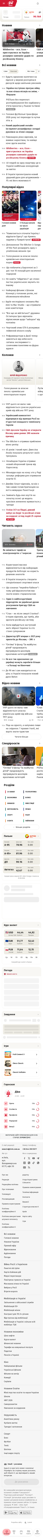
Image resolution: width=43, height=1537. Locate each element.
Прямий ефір (10, 1246)
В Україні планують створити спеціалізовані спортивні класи (22, 581)
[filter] (39, 71)
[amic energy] (30, 836)
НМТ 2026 (8, 1400)
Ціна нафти (9, 1336)
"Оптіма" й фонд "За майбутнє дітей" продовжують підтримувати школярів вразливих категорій (21, 649)
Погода (7, 1257)
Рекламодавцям (8, 1199)
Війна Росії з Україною (15, 1264)
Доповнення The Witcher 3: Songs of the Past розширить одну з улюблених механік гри (23, 247)
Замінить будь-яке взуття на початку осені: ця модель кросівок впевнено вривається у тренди (23, 500)
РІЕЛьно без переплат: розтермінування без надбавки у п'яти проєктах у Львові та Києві (23, 104)
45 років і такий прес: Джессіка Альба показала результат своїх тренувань (23, 452)
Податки (8, 1351)
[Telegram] (38, 1158)
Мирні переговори (12, 1276)
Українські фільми (12, 1370)
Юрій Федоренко (18, 375)
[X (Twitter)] (29, 1158)
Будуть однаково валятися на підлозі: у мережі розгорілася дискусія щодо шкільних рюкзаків (23, 80)
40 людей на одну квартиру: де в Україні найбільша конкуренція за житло (23, 166)
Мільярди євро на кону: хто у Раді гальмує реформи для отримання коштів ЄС (23, 475)
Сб (21, 957)
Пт (17, 957)
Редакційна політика (10, 1184)
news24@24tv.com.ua (11, 1149)
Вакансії (25, 1202)
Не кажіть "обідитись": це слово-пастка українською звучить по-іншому (23, 282)
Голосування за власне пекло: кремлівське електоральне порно (22, 259)
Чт (11, 957)
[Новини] (39, 25)
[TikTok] (34, 1163)
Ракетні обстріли (11, 1268)
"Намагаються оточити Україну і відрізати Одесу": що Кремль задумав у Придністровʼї (23, 236)
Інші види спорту (12, 1453)
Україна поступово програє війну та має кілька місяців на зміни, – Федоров (23, 91)
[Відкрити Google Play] (11, 1513)
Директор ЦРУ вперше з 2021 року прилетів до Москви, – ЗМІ (23, 638)
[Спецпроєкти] (39, 743)
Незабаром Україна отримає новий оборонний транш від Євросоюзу (21, 464)
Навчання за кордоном (14, 1408)
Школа (7, 1396)
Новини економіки (13, 1331)
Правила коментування (31, 1187)
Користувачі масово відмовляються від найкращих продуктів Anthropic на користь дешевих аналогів (22, 569)
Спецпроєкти (10, 743)
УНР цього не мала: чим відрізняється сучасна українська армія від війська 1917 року (23, 407)
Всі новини (9, 65)
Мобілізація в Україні (14, 1298)
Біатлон (7, 1449)
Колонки (7, 355)
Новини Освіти (11, 1388)
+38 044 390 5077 (29, 1149)
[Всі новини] (39, 65)
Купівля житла (10, 1423)
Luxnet (29, 1522)
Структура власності (30, 1207)
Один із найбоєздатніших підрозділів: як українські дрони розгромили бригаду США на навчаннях (22, 604)
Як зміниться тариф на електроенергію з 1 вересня (17, 552)
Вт (37, 957)
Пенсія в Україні (11, 1355)
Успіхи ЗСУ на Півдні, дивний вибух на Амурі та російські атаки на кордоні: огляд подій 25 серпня (23, 514)
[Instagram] (24, 1163)
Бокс (6, 1438)
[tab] (5, 71)
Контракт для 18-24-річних (16, 1314)
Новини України (11, 1242)
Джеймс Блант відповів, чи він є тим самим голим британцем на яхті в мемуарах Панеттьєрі (22, 487)
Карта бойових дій (12, 1272)
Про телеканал (8, 1189)
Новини (7, 25)
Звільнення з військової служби (19, 1302)
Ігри (24, 1221)
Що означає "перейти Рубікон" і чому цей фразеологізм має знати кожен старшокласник (22, 590)
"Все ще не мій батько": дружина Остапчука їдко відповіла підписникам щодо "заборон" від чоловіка (23, 318)
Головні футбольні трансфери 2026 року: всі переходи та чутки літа (23, 117)
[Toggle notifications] (38, 3)
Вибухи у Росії (10, 1287)
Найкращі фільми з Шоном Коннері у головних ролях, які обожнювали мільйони (21, 293)
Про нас (5, 1175)
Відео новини (11, 683)
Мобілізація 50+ (11, 1306)
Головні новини (11, 1238)
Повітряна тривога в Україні (17, 1280)
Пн (31, 957)
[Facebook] (24, 1158)
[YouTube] (34, 1158)
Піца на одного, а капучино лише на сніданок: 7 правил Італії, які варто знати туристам (23, 728)
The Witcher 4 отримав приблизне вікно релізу (23, 443)
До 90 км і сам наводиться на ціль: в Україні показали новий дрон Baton (22, 673)
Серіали (7, 1381)
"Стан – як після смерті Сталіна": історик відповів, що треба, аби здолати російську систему (22, 616)
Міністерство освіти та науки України (21, 1392)
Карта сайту (27, 1216)
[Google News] (24, 1167)
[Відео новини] (39, 683)
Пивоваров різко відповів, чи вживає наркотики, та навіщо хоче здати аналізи (21, 140)
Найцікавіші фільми (13, 1366)
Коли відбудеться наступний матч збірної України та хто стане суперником (21, 628)
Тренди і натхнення (13, 1427)
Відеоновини (10, 1249)
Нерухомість (10, 1415)
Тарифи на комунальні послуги (18, 1347)
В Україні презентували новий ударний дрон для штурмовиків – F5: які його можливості (23, 177)
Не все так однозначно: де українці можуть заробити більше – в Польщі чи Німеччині (23, 662)
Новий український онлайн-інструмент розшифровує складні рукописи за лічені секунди (23, 128)
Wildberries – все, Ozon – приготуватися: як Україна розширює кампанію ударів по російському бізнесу (18, 54)
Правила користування (11, 1204)
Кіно (6, 1362)
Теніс (6, 1445)
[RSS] (29, 1167)
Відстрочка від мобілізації (16, 1318)
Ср (6, 957)
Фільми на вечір (11, 1374)
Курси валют (10, 1339)
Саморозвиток (10, 1404)
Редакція (5, 1180)
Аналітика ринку (11, 1419)
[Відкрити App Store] (25, 1513)
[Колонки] (39, 355)
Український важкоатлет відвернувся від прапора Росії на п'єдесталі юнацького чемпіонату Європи (23, 420)
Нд (27, 957)
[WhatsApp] (38, 1163)
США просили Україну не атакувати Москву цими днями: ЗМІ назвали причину (23, 433)
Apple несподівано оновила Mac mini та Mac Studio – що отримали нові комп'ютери (23, 304)
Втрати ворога (10, 1291)
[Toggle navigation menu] (4, 3)
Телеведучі (6, 1194)
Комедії (7, 1377)
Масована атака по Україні (16, 1284)
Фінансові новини (12, 1343)
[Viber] (29, 1163)
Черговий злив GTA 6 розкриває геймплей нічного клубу (23, 329)
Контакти (26, 1197)
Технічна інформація (30, 1192)
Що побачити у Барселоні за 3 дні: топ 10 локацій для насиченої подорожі (23, 270)
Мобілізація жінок (12, 1310)
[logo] (10, 3)
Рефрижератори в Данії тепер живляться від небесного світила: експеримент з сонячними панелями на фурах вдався (22, 342)
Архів (24, 1212)
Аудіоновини (10, 1253)
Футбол (7, 1441)
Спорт (7, 1433)
